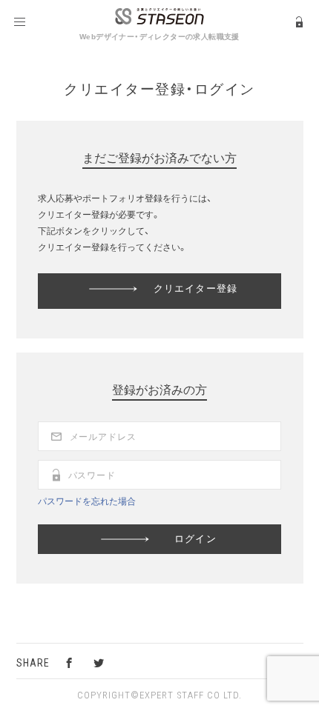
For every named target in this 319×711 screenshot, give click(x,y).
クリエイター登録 (195, 288)
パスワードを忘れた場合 (87, 500)
